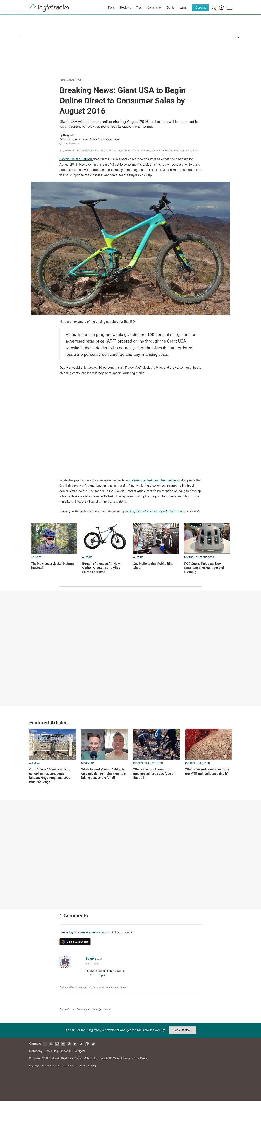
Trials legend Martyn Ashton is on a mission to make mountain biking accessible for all (103, 773)
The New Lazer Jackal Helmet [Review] (52, 566)
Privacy (92, 1065)
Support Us (65, 1051)
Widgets (80, 1051)
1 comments (71, 143)
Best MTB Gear (109, 1058)
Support (201, 7)
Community (154, 7)
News (78, 79)
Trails (111, 7)
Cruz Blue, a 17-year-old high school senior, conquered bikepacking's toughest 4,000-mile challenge (50, 775)
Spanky (91, 958)
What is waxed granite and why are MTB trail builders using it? (207, 771)
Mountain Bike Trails (197, 762)
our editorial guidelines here (184, 150)
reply (102, 975)
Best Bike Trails (71, 1058)
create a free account (93, 932)
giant (94, 987)
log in (72, 932)
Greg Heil (68, 135)
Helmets (36, 557)
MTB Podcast (50, 1058)
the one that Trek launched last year (154, 480)
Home (62, 79)
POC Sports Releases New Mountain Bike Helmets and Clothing (204, 568)
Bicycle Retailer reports (76, 159)
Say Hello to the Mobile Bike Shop (153, 566)
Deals (170, 7)
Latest (183, 7)
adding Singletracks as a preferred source (155, 511)
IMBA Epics (90, 1058)
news (101, 987)
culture (124, 987)
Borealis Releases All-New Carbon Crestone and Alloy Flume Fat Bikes (101, 568)
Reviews (125, 7)
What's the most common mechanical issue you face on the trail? (154, 773)
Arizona (34, 762)
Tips (139, 7)
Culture (70, 79)
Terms (82, 1065)
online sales (112, 987)
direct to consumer (79, 987)
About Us (50, 1051)
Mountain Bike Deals (134, 1058)
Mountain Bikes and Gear (199, 557)
